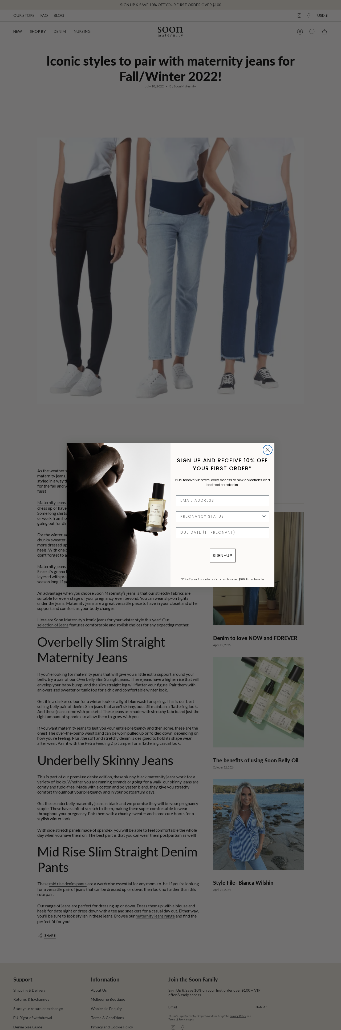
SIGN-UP (223, 555)
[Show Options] (264, 517)
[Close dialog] (267, 449)
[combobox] (220, 517)
